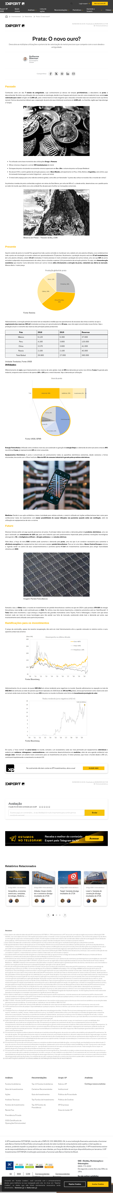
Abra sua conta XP (99, 3)
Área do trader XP (65, 1110)
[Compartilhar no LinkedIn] (67, 73)
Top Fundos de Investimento (43, 1099)
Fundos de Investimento (14, 1105)
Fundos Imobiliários (13, 1084)
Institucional (63, 1089)
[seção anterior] (48, 915)
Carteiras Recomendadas (42, 1089)
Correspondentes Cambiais (41, 1175)
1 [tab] (53, 915)
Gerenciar (18, 1188)
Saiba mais (31, 1188)
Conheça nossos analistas (95, 1084)
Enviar (94, 812)
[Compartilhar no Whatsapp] (62, 73)
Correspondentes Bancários (61, 1175)
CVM (28, 1174)
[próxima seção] (64, 915)
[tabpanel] (17, 888)
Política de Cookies (66, 1099)
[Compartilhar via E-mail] (73, 73)
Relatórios (28, 17)
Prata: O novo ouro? (43, 17)
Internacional (16, 17)
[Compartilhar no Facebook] (50, 73)
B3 (11, 1174)
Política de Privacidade (67, 1094)
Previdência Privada (13, 1115)
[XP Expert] (15, 3)
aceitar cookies (98, 1184)
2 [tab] (56, 915)
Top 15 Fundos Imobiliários (42, 1084)
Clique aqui (94, 768)
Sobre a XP (62, 1084)
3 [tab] (60, 915)
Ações (7, 1094)
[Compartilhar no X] (56, 73)
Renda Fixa (9, 1110)
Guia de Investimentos (14, 1089)
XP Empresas (63, 1105)
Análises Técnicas (12, 1099)
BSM (19, 1174)
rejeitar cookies (75, 1184)
